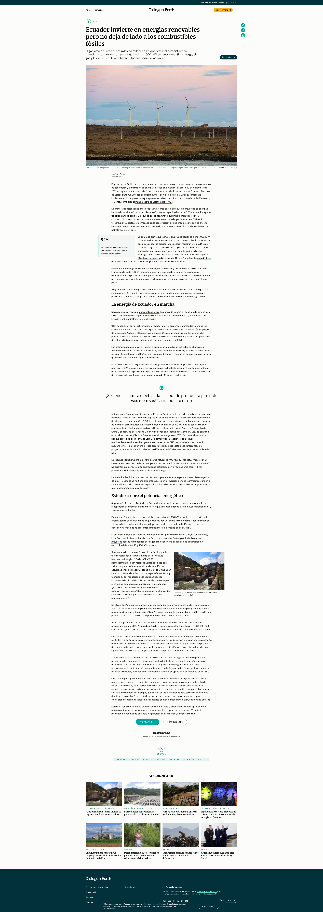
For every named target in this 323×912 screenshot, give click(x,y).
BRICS (204, 849)
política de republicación (207, 891)
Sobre (221, 2)
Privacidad (91, 892)
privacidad (155, 906)
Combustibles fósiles (127, 760)
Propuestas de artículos (97, 887)
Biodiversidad (171, 808)
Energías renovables (154, 760)
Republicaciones (209, 2)
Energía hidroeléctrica (100, 808)
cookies (165, 906)
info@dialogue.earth (208, 894)
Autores (89, 897)
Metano (167, 849)
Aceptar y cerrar (208, 906)
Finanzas (174, 760)
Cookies (89, 902)
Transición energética (195, 760)
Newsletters (222, 10)
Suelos (128, 849)
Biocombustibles (96, 849)
